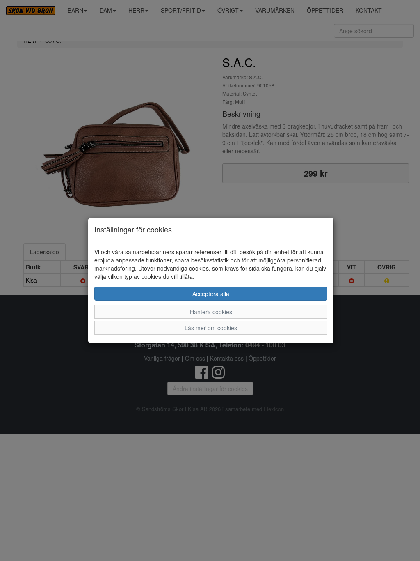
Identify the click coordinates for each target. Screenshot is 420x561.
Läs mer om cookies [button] (211, 328)
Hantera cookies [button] (211, 312)
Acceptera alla (210, 294)
